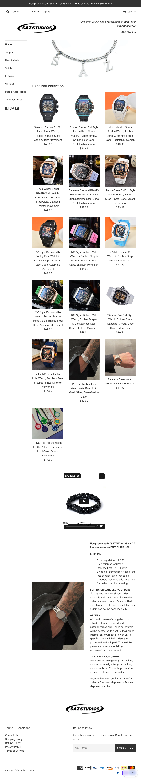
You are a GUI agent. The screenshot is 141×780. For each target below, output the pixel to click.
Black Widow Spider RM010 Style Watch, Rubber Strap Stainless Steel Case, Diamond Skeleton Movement (48, 197)
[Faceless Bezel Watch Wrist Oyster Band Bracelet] (120, 357)
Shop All (9, 52)
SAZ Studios (28, 770)
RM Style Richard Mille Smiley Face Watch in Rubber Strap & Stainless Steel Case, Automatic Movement (48, 261)
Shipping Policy (14, 739)
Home (8, 44)
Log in (35, 11)
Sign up (46, 11)
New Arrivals (12, 60)
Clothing (9, 83)
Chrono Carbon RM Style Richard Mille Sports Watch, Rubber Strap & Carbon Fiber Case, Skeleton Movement (84, 136)
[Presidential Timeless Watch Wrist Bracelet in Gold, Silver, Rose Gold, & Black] (84, 359)
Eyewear (9, 75)
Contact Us (11, 735)
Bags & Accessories (15, 91)
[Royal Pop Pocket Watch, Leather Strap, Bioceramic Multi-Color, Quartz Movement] (47, 423)
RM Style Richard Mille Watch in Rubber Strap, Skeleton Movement (120, 256)
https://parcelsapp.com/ (116, 668)
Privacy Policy (13, 746)
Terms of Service (14, 750)
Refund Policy (13, 742)
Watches (9, 68)
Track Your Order (14, 99)
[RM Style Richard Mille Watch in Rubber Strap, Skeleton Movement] (120, 232)
